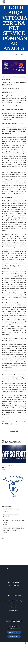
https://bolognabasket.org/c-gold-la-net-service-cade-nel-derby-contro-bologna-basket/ (13, 147)
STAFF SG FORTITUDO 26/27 (11, 466)
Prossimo (22, 54)
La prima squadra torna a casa (10, 514)
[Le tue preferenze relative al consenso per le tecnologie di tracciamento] (25, 643)
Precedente (15, 54)
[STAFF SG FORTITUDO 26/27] (14, 454)
